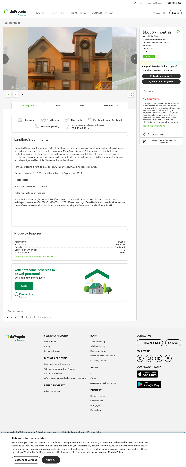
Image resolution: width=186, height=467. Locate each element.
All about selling (97, 341)
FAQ (92, 373)
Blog (93, 335)
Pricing (47, 346)
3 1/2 (19, 317)
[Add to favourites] (178, 31)
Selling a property (56, 335)
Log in (175, 12)
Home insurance (97, 396)
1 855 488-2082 (174, 3)
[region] (93, 450)
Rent (74, 12)
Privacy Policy (94, 431)
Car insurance (96, 400)
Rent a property (54, 385)
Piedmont (30, 317)
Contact (156, 13)
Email (175, 342)
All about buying (97, 346)
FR (164, 13)
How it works (50, 341)
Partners (96, 390)
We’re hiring (138, 3)
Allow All (51, 459)
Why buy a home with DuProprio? (59, 369)
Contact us (144, 335)
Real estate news (98, 351)
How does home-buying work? (58, 364)
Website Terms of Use (73, 431)
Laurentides (44, 317)
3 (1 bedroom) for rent (154, 39)
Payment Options (52, 351)
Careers (94, 378)
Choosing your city (98, 360)
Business (97, 12)
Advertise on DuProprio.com (103, 383)
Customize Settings (26, 459)
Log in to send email (162, 76)
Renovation (95, 410)
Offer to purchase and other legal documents (65, 378)
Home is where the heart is (102, 355)
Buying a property (56, 358)
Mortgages (95, 405)
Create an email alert (53, 373)
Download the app (155, 3)
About (94, 367)
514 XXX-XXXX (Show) (162, 81)
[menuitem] (66, 343)
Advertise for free (52, 391)
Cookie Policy (115, 452)
